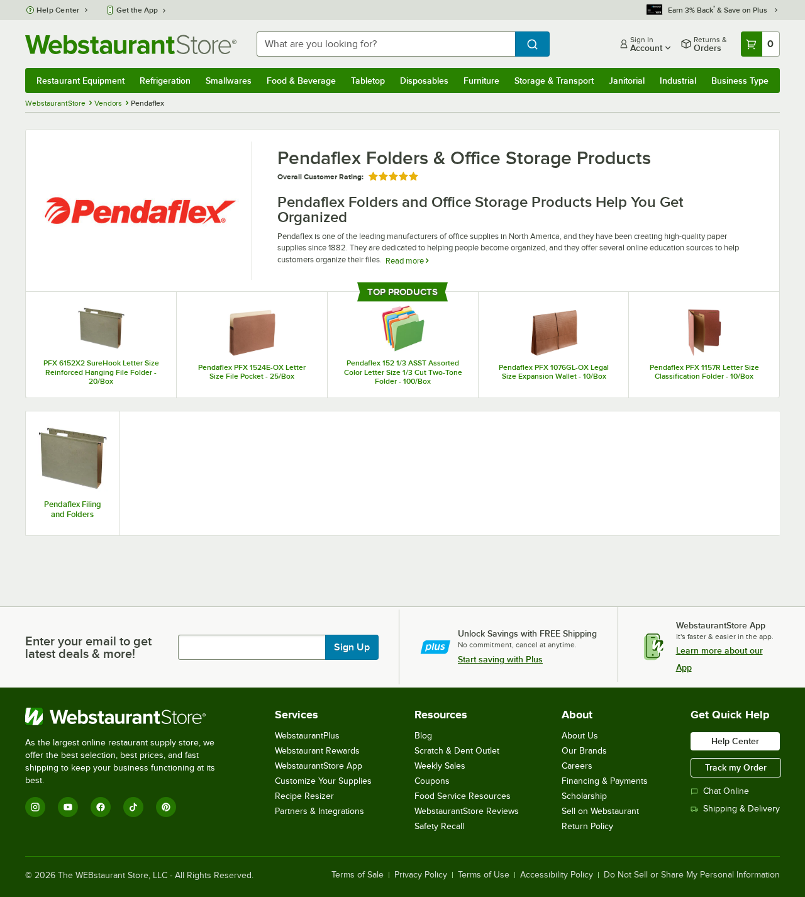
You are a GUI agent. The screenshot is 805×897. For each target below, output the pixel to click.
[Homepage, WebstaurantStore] (130, 44)
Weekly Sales (439, 766)
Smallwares (229, 80)
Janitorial (627, 80)
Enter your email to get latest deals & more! (88, 647)
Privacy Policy (420, 875)
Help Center (58, 10)
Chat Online (726, 791)
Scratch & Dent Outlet (456, 750)
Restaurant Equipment (80, 80)
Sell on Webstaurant (600, 811)
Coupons (432, 781)
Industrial (678, 80)
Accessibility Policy (556, 875)
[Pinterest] (166, 807)
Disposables (424, 80)
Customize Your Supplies (323, 781)
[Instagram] (35, 807)
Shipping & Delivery (741, 808)
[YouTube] (68, 807)
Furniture (481, 80)
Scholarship (584, 796)
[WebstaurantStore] (128, 716)
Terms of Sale (357, 875)
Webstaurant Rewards (317, 750)
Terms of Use (483, 875)
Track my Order (736, 767)
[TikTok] (133, 807)
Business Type (740, 80)
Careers (577, 766)
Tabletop (368, 80)
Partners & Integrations (319, 811)
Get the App (137, 10)
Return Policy (587, 826)
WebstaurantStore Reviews (466, 811)
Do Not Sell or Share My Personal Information (692, 875)
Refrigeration (165, 80)
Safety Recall (439, 826)
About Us (580, 735)
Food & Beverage (301, 80)
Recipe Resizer (304, 796)
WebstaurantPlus (307, 735)
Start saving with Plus (500, 659)
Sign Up (352, 647)
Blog (423, 735)
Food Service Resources (462, 796)
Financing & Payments (605, 781)
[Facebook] (101, 807)
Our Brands (584, 750)
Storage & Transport (554, 80)
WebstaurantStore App (318, 766)
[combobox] (386, 44)
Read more (406, 260)
